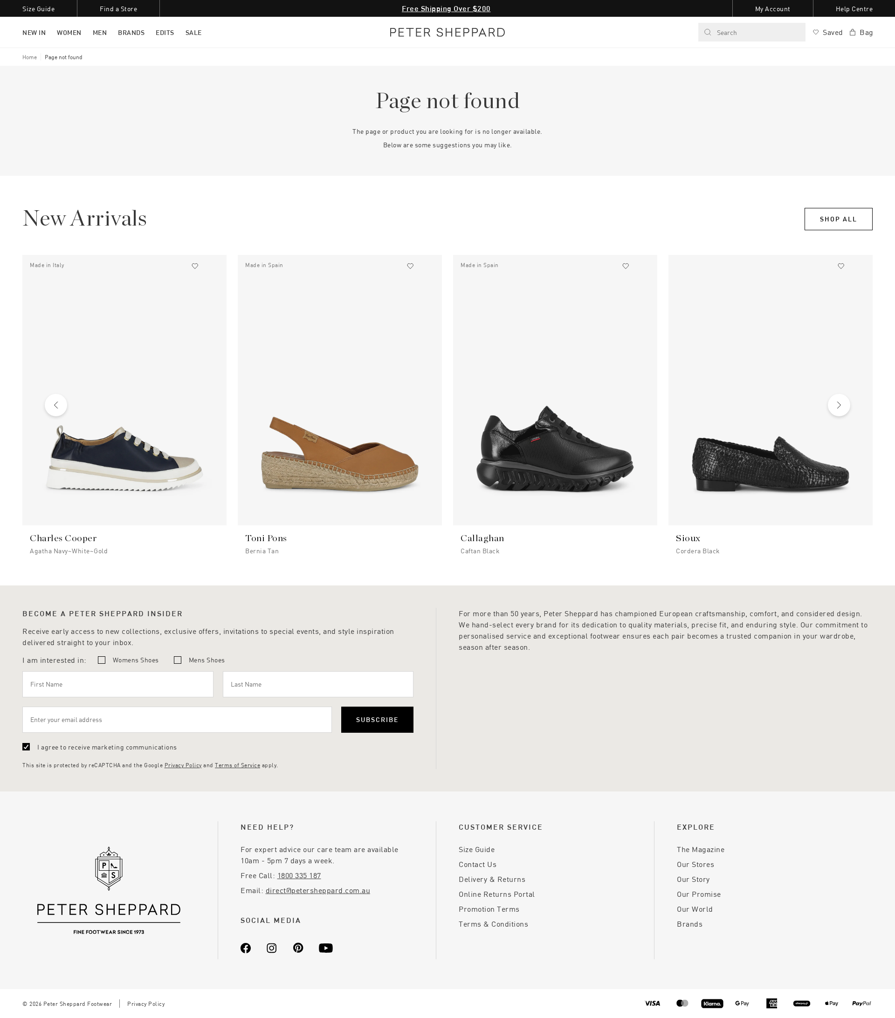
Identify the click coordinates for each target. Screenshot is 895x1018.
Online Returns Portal (497, 893)
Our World (695, 908)
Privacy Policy (183, 765)
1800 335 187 (299, 875)
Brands (689, 923)
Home (29, 57)
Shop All (838, 219)
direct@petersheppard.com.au (318, 890)
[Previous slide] (56, 405)
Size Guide (477, 849)
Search (727, 32)
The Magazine (700, 849)
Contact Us (477, 864)
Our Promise (699, 893)
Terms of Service (237, 765)
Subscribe (377, 719)
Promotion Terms (489, 908)
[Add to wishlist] (195, 266)
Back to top (821, 997)
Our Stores (695, 864)
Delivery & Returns (492, 878)
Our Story (693, 878)
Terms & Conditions (493, 923)
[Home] (447, 32)
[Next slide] (839, 405)
